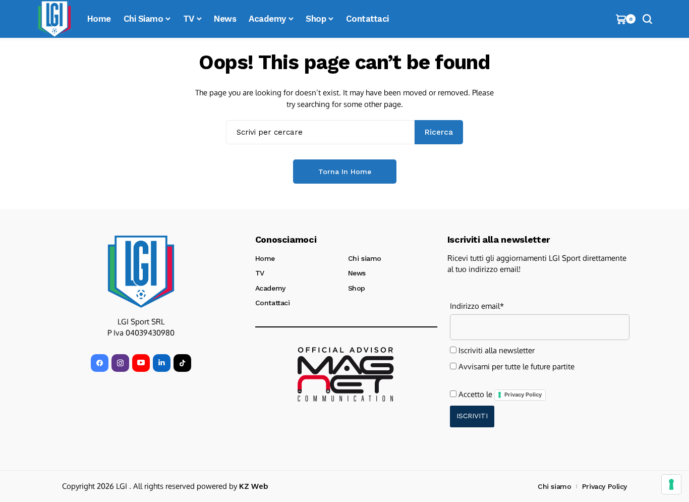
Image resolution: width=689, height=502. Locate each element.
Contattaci (272, 303)
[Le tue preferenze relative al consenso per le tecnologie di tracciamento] (671, 484)
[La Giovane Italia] (141, 271)
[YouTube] (141, 363)
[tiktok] (182, 363)
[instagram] (120, 363)
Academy (270, 288)
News (357, 273)
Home (265, 258)
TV (259, 273)
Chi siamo (364, 258)
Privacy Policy (523, 394)
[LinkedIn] (161, 363)
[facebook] (99, 363)
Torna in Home (344, 172)
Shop (356, 288)
